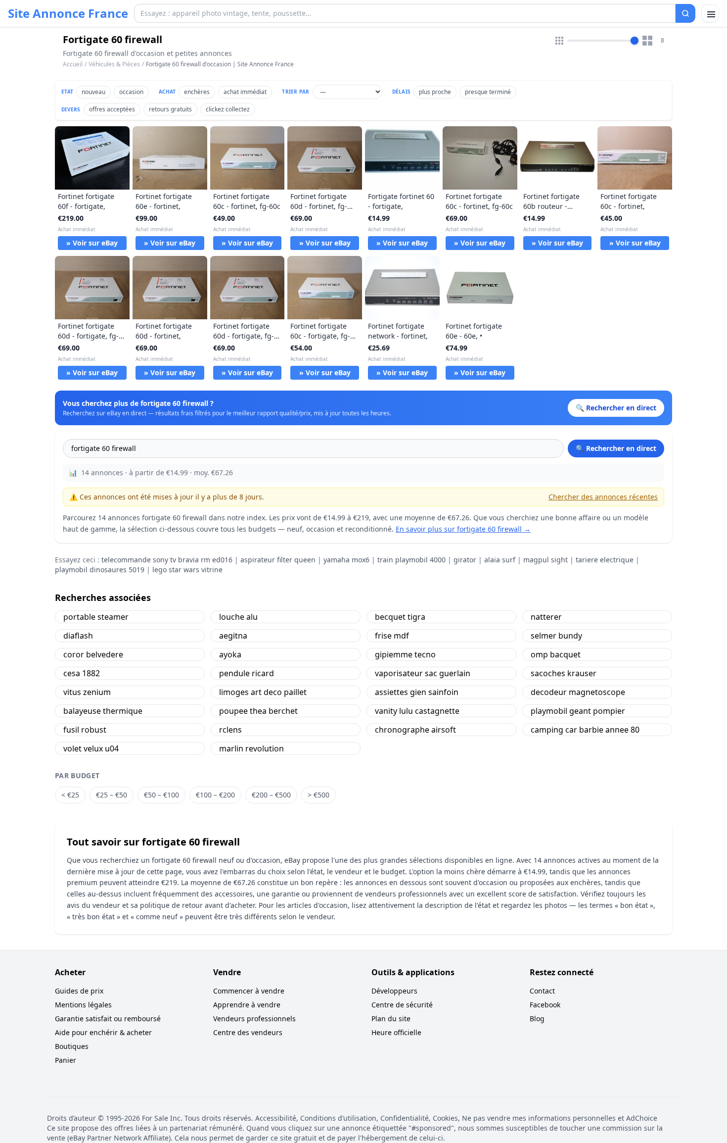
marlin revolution (251, 748)
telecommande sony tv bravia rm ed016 (166, 559)
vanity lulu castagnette (417, 710)
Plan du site (390, 1018)
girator (465, 559)
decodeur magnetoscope (578, 692)
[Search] (685, 13)
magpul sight (545, 559)
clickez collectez (228, 109)
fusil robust (84, 729)
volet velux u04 (91, 748)
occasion (131, 92)
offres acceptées (112, 109)
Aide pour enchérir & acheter (103, 1032)
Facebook (545, 1004)
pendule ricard (246, 673)
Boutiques (72, 1046)
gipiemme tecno (405, 654)
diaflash (78, 635)
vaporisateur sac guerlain (422, 673)
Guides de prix (79, 990)
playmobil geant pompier (578, 710)
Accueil (73, 64)
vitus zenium (87, 692)
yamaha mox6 (346, 559)
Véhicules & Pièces (114, 64)
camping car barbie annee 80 (585, 729)
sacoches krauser (563, 673)
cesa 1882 (81, 673)
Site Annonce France (68, 13)
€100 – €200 (215, 794)
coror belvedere (93, 654)
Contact (542, 990)
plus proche (435, 92)
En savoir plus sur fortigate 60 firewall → (463, 529)
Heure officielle (396, 1032)
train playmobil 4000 (411, 559)
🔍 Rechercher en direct (616, 448)
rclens (230, 729)
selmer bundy (556, 635)
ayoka (230, 654)
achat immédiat (245, 92)
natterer (546, 616)
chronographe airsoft (415, 729)
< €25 (70, 794)
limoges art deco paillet (263, 692)
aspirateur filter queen (278, 559)
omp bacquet (556, 654)
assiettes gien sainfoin (416, 692)
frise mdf (392, 635)
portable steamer (96, 616)
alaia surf (499, 559)
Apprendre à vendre (246, 1004)
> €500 (318, 794)
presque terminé (488, 92)
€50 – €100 (161, 794)
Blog (537, 1018)
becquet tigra (400, 616)
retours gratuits (170, 109)
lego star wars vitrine (187, 569)
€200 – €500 (271, 794)
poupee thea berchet (258, 710)
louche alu (238, 616)
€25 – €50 (111, 794)
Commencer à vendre (248, 990)
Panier (65, 1060)
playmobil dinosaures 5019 (99, 569)
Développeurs (394, 990)
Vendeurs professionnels (254, 1018)
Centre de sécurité (402, 1004)
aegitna (233, 635)
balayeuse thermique (102, 710)
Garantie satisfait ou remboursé (108, 1018)
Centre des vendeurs (247, 1032)
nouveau (93, 92)
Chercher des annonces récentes (603, 496)
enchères (197, 92)
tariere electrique (605, 559)
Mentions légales (83, 1004)
